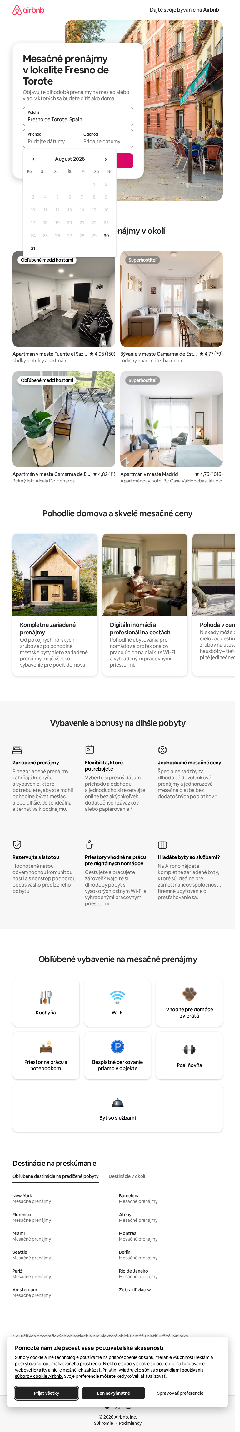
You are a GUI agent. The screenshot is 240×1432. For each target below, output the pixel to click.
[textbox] (50, 141)
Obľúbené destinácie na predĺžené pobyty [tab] (55, 1176)
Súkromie (103, 1423)
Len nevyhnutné (113, 1393)
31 (33, 248)
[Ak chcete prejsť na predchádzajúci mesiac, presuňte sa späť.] (34, 159)
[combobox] (78, 119)
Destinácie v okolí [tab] (127, 1176)
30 (106, 235)
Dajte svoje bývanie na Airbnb (184, 10)
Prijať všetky (46, 1393)
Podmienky (130, 1423)
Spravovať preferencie (180, 1393)
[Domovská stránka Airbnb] (28, 10)
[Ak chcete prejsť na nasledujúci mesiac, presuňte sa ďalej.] (106, 159)
